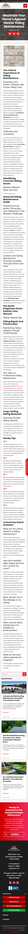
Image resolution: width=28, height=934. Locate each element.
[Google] (17, 882)
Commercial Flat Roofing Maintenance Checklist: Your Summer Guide (13, 698)
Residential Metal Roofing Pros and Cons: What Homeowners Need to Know (14, 738)
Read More (6, 712)
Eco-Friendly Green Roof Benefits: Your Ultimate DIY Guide (13, 779)
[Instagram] (14, 882)
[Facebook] (10, 882)
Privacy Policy (6, 930)
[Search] (24, 674)
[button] (10, 33)
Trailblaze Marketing (14, 932)
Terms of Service (14, 930)
